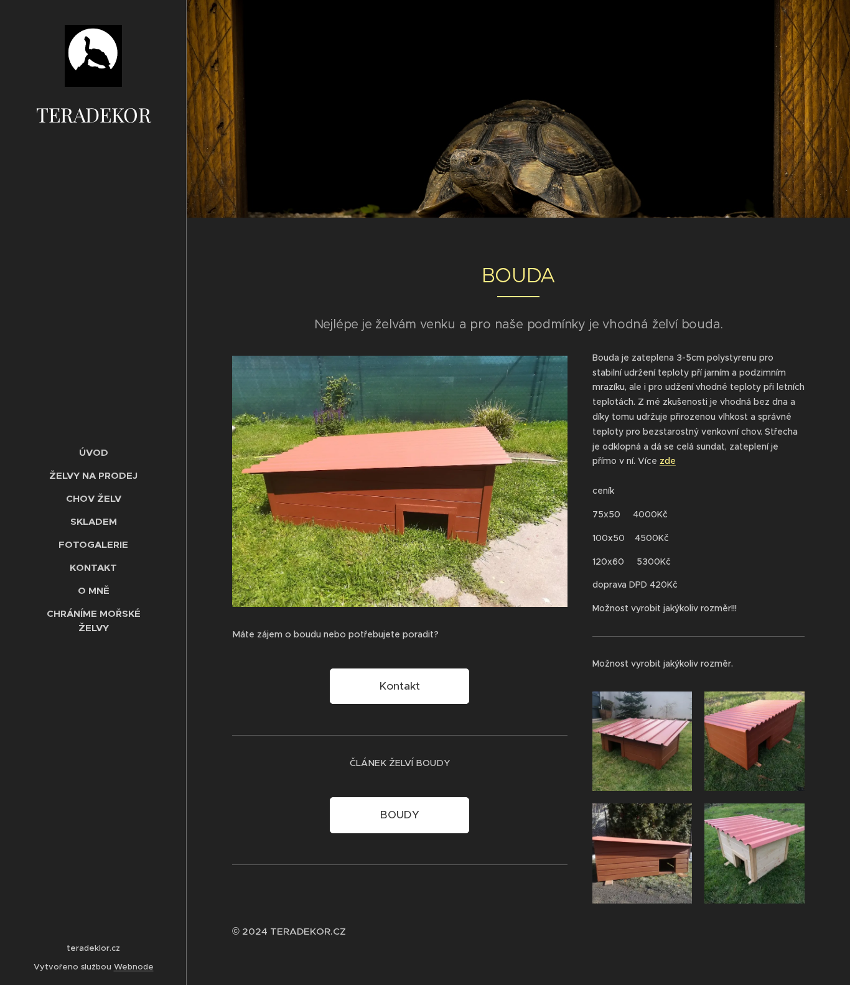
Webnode (134, 966)
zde (668, 460)
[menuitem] (93, 452)
